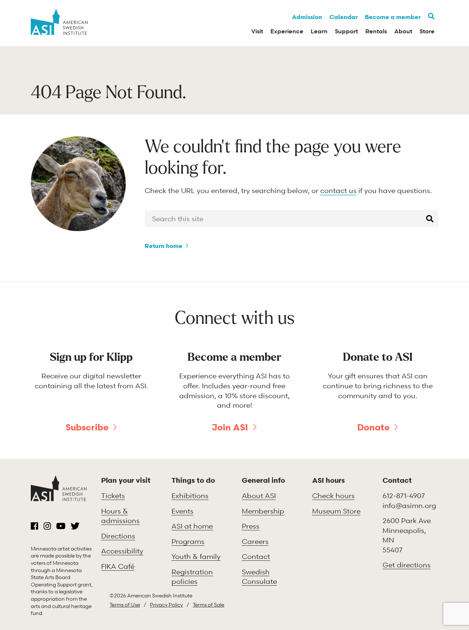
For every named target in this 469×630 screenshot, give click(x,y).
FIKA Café (117, 566)
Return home (163, 245)
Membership (263, 511)
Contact (256, 556)
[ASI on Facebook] (34, 526)
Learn (319, 31)
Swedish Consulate (259, 576)
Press (250, 526)
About (403, 31)
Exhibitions (189, 495)
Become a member (393, 17)
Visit (257, 31)
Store (427, 31)
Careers (255, 541)
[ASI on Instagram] (47, 526)
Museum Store (336, 511)
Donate (373, 427)
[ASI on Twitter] (75, 526)
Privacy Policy (166, 604)
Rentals (376, 31)
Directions (118, 535)
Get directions (407, 564)
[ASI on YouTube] (60, 526)
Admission (307, 17)
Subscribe (87, 427)
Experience (286, 31)
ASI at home (192, 526)
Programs (187, 541)
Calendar (343, 17)
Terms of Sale (208, 604)
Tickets (113, 495)
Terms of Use (125, 604)
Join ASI (230, 427)
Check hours (333, 495)
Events (182, 511)
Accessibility (122, 550)
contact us (338, 190)
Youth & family (196, 556)
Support (346, 31)
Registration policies (192, 576)
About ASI (259, 495)
